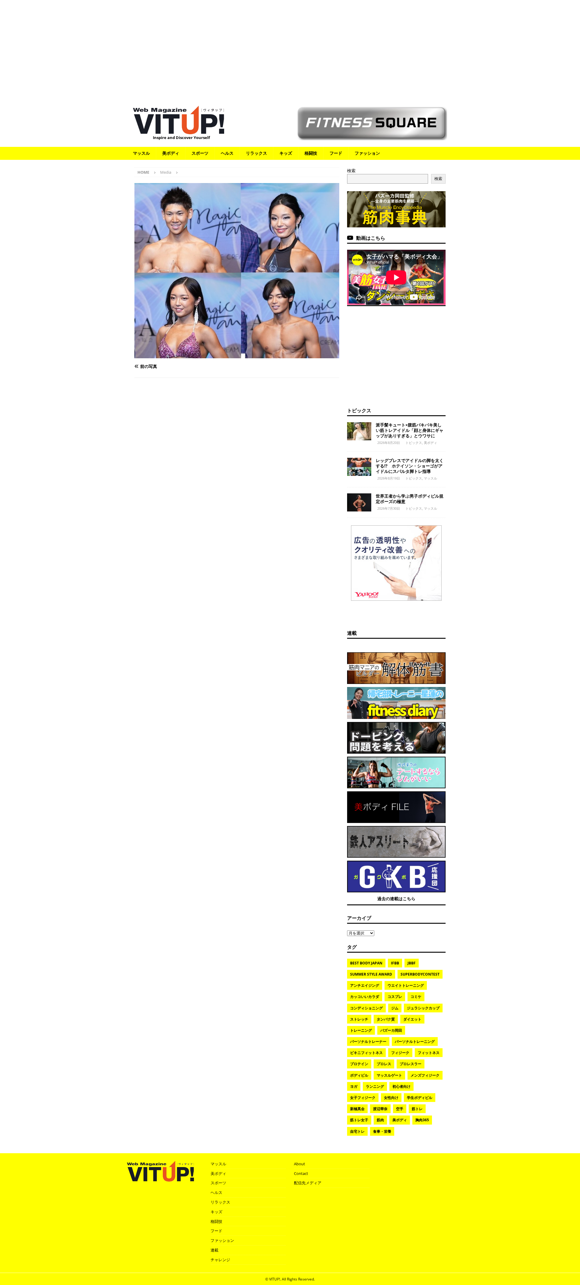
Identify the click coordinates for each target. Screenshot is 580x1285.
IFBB (395, 963)
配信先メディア (307, 1182)
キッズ (285, 153)
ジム (394, 1008)
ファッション (367, 153)
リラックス (256, 153)
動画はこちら (370, 238)
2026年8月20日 (388, 442)
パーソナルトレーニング (415, 1041)
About (299, 1163)
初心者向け (401, 1086)
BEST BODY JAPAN (366, 963)
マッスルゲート (389, 1075)
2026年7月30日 (388, 508)
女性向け (391, 1097)
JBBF (412, 963)
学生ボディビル (419, 1097)
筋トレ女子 (359, 1119)
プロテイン (359, 1063)
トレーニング (361, 1030)
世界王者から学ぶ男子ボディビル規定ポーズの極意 (409, 498)
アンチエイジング (364, 985)
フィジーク (400, 1052)
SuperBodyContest (420, 974)
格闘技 (310, 153)
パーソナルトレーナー (368, 1041)
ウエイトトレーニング (406, 985)
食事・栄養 (382, 1131)
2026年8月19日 (388, 478)
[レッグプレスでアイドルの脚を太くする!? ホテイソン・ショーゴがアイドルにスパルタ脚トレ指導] (359, 467)
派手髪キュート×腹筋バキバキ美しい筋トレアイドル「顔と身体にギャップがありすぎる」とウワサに (409, 430)
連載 (352, 633)
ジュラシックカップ (423, 1008)
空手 (399, 1108)
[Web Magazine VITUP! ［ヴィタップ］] (178, 130)
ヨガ (353, 1086)
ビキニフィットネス (366, 1052)
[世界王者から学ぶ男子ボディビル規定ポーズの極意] (359, 502)
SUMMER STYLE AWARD (371, 974)
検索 (351, 170)
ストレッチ (359, 1019)
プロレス (384, 1063)
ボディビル (359, 1075)
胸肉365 (422, 1119)
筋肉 (380, 1119)
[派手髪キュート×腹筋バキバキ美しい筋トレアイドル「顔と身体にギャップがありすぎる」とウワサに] (359, 431)
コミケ (416, 996)
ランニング (375, 1086)
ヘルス (227, 153)
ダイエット (412, 1019)
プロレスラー (410, 1063)
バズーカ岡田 (391, 1030)
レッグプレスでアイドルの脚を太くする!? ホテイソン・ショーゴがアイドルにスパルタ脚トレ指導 (409, 465)
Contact (301, 1173)
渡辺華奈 (380, 1108)
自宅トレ (357, 1131)
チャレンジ (220, 1259)
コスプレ (395, 996)
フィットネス (429, 1052)
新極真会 (357, 1108)
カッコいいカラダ (364, 996)
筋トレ (417, 1108)
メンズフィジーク (425, 1075)
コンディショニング (366, 1008)
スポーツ (200, 153)
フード (336, 153)
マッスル (141, 153)
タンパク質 (386, 1019)
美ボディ (170, 153)
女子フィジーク (362, 1097)
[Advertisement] (290, 50)
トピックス (359, 410)
